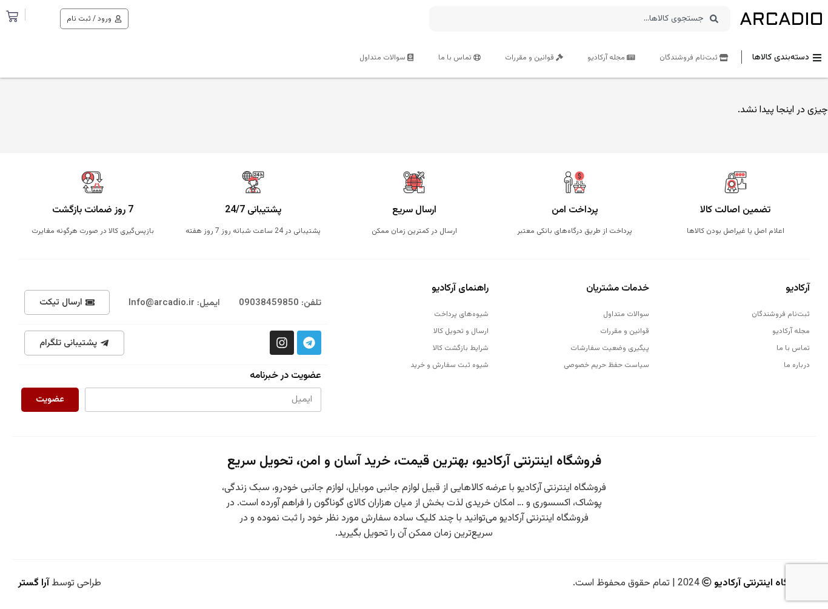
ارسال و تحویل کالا (460, 331)
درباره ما (797, 365)
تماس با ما (455, 57)
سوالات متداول (383, 57)
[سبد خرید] (12, 16)
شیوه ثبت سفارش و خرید (449, 365)
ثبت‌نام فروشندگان (689, 57)
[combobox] (579, 19)
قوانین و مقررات (530, 57)
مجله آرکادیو (607, 57)
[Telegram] (309, 343)
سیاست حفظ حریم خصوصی (606, 365)
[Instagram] (282, 343)
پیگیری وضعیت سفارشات (609, 348)
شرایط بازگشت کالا (460, 348)
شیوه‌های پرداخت (461, 314)
